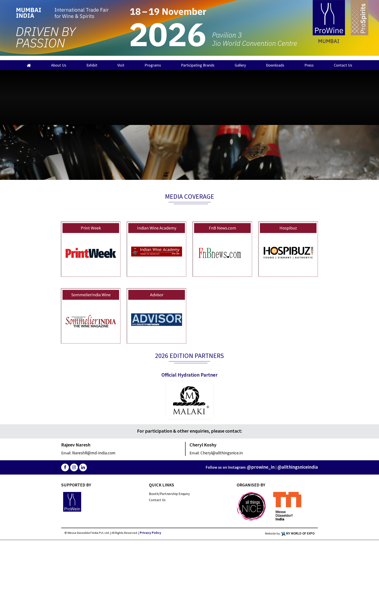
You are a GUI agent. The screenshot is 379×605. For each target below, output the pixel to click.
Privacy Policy (150, 532)
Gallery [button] (240, 65)
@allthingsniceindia (301, 466)
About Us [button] (58, 65)
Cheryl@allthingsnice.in (215, 453)
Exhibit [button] (91, 65)
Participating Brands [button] (198, 65)
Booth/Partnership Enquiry (169, 493)
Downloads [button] (275, 65)
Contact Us (343, 65)
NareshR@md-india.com (87, 453)
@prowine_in (269, 466)
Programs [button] (153, 65)
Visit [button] (120, 65)
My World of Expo (300, 533)
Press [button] (309, 65)
